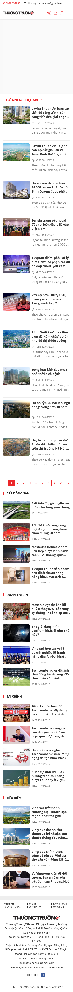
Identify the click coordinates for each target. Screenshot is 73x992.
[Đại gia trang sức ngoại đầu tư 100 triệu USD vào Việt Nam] (16, 227)
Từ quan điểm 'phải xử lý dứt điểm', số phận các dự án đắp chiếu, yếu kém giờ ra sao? (51, 262)
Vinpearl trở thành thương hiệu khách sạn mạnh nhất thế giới (49, 812)
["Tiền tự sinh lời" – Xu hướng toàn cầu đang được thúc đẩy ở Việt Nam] (16, 779)
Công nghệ (58, 907)
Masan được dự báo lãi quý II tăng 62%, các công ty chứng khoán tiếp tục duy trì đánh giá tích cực (50, 609)
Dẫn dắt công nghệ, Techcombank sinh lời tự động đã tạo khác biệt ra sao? (50, 754)
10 (67, 482)
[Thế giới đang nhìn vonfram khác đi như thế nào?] (16, 633)
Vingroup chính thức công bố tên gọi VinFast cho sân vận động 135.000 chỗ (51, 856)
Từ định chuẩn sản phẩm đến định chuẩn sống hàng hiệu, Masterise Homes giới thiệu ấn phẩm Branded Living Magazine (50, 573)
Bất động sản (18, 493)
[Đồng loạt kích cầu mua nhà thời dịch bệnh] (16, 376)
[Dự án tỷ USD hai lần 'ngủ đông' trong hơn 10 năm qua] (16, 409)
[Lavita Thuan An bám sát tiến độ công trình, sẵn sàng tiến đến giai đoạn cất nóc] (16, 115)
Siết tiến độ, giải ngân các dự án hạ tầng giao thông (51, 505)
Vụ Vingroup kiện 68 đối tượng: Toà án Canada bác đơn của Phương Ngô (50, 877)
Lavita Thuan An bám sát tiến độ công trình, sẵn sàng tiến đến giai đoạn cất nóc (50, 112)
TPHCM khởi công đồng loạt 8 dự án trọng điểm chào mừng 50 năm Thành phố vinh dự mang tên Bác (51, 529)
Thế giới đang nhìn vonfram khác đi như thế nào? (50, 631)
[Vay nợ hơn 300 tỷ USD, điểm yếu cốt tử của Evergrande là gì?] (16, 302)
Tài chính (14, 696)
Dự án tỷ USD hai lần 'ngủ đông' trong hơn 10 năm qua (51, 407)
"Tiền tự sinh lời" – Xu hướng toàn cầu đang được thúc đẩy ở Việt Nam (48, 776)
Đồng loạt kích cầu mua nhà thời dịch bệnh (49, 372)
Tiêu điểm (14, 798)
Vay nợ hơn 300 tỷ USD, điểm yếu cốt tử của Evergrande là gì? (49, 299)
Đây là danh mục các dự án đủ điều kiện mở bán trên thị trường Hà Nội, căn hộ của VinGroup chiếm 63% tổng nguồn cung (49, 444)
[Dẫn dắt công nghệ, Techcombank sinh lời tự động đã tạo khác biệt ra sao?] (16, 757)
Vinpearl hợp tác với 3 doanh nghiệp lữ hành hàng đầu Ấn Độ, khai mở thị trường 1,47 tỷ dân (51, 652)
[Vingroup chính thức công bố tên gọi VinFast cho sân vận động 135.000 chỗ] (16, 858)
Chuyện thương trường (13, 907)
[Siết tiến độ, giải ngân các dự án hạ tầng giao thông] (16, 510)
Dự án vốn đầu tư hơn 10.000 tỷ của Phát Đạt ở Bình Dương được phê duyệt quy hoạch (50, 187)
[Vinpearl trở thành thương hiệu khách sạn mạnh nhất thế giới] (16, 815)
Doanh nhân (17, 595)
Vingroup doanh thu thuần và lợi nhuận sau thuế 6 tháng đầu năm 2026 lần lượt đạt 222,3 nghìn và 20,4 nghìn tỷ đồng (49, 834)
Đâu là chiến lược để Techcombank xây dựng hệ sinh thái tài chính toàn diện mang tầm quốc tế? (49, 710)
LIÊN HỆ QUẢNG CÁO (22, 987)
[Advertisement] (36, 56)
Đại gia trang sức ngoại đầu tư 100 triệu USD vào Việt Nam (50, 224)
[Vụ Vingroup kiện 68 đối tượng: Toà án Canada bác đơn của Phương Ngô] (16, 880)
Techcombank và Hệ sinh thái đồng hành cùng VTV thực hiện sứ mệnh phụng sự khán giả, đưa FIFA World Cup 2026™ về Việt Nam (50, 674)
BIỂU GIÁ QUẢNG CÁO (50, 987)
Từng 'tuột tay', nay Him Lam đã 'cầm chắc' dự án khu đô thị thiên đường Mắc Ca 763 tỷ (50, 336)
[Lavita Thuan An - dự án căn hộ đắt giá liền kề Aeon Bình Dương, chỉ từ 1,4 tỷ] (16, 152)
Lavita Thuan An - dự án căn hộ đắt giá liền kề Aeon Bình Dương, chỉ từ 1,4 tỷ (50, 150)
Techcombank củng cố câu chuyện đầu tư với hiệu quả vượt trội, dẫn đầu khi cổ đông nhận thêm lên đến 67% (49, 732)
